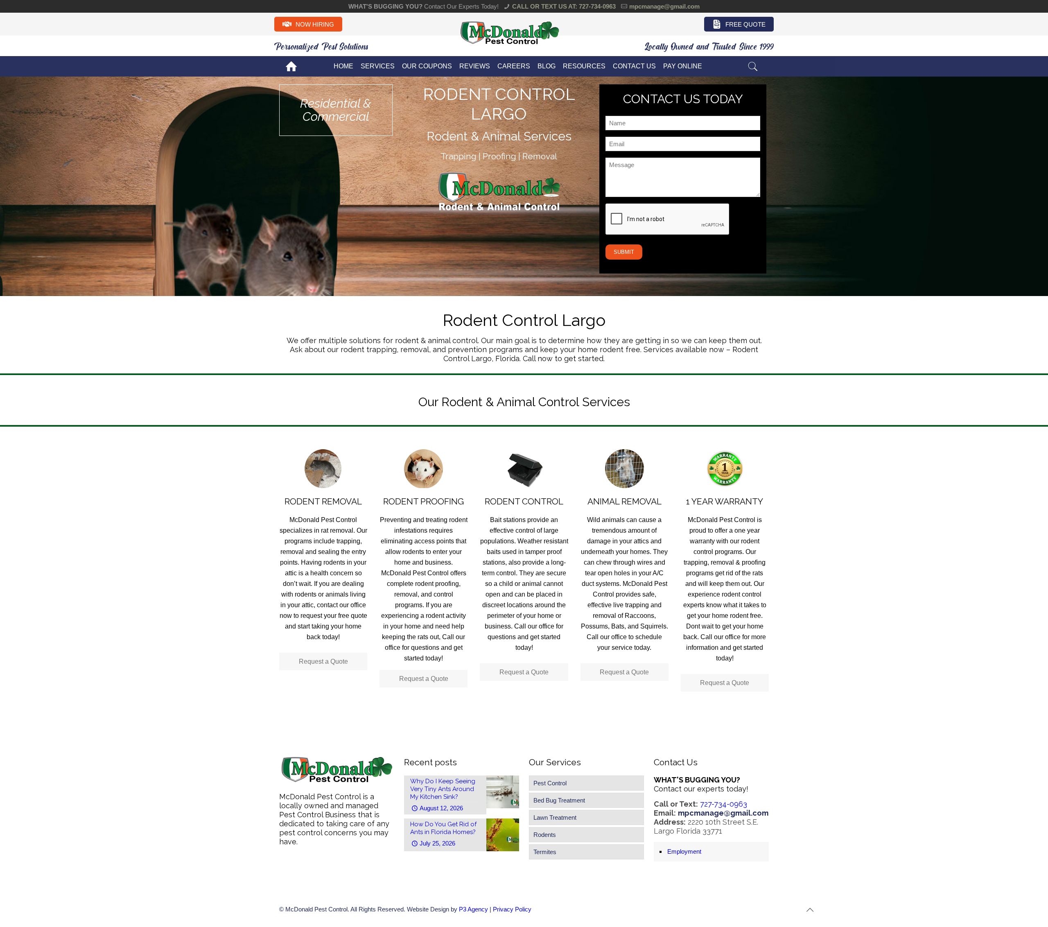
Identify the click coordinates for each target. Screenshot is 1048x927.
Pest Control (550, 783)
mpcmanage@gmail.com (664, 6)
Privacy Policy (512, 909)
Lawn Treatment (554, 817)
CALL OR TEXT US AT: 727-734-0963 (564, 6)
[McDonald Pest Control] (509, 43)
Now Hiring (315, 24)
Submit (624, 252)
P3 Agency (473, 909)
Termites (544, 851)
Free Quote (745, 24)
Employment (684, 851)
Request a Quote (323, 661)
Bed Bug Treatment (559, 800)
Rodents (544, 834)
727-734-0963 (723, 804)
